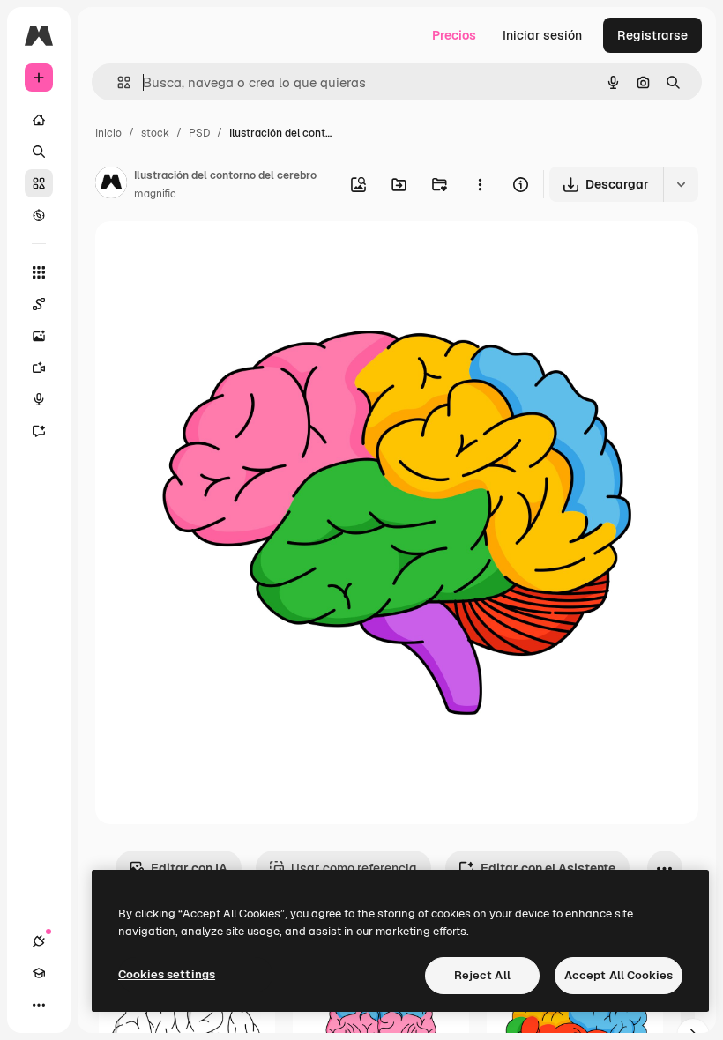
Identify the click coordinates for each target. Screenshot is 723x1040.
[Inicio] (39, 120)
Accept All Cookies (618, 975)
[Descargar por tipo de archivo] (680, 184)
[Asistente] (39, 431)
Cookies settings (166, 974)
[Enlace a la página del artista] (111, 185)
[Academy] (39, 973)
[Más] (39, 1005)
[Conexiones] (39, 941)
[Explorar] (39, 215)
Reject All (482, 975)
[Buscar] (39, 151)
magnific (155, 194)
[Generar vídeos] (39, 367)
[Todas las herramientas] (39, 272)
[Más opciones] (479, 184)
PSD (199, 133)
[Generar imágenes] (39, 336)
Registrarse (652, 35)
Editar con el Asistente (548, 868)
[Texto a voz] (39, 399)
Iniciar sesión (542, 35)
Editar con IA (189, 868)
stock (155, 133)
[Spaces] (39, 304)
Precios (454, 35)
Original (208, 255)
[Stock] (39, 183)
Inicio (108, 133)
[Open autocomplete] (117, 82)
